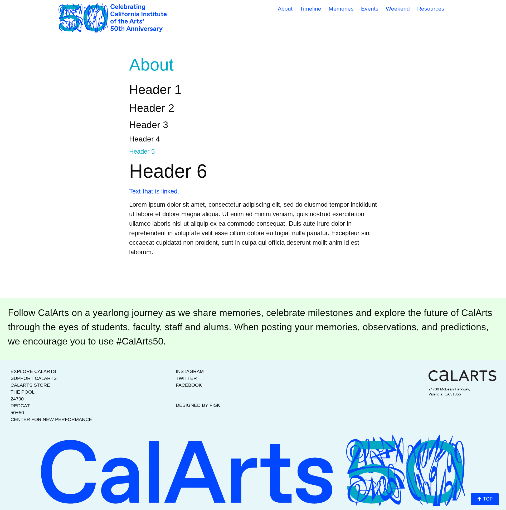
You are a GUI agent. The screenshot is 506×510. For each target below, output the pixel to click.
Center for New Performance (51, 419)
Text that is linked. (154, 191)
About (285, 9)
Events (369, 9)
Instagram (190, 371)
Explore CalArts (33, 371)
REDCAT (20, 405)
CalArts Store (30, 385)
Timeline (310, 9)
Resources (430, 9)
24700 (17, 399)
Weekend (398, 9)
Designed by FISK (198, 405)
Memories (341, 9)
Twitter (186, 378)
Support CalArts (34, 378)
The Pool (23, 392)
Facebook (189, 385)
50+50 (17, 412)
